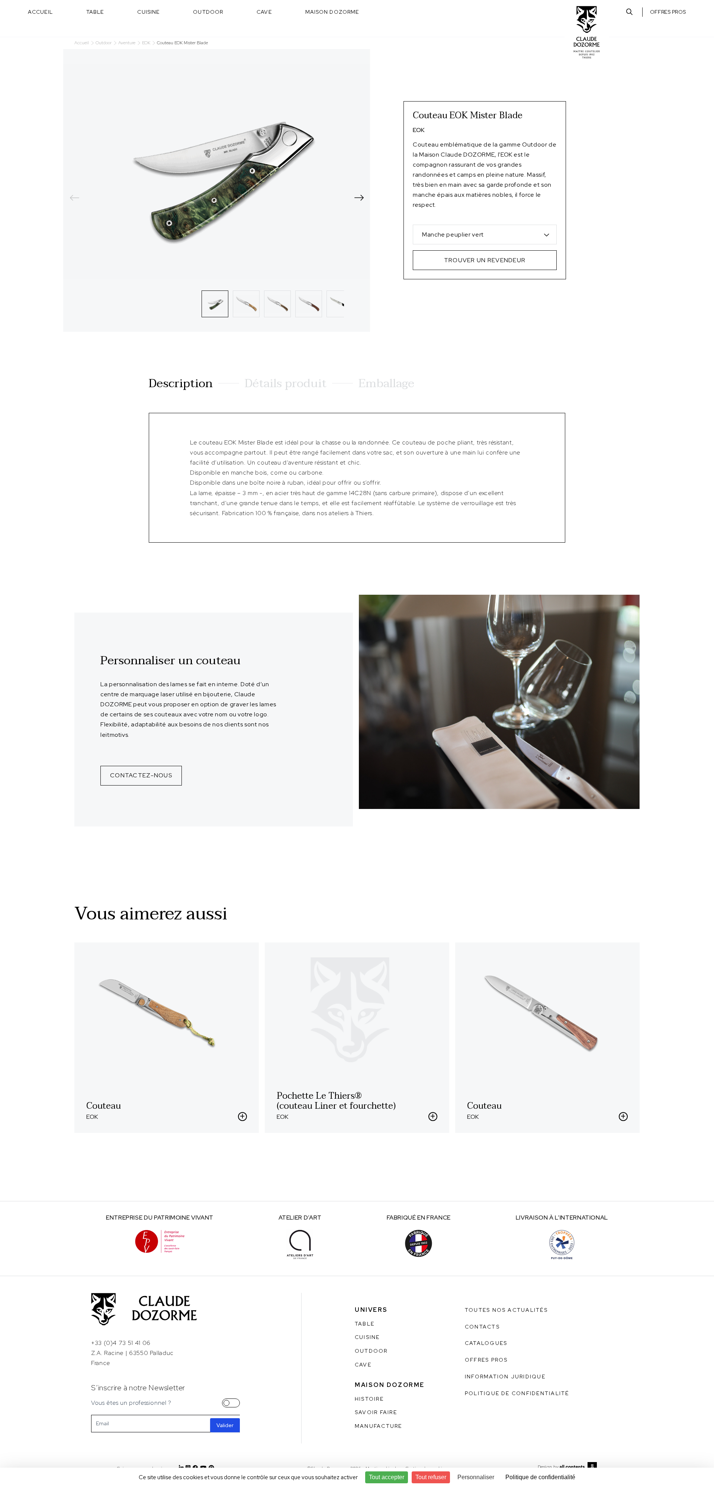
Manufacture (378, 1426)
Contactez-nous (141, 775)
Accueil (40, 12)
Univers (371, 1310)
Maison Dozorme (332, 12)
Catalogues (486, 1343)
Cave (264, 12)
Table (95, 12)
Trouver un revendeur (485, 260)
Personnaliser (475, 1477)
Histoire (369, 1399)
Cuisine (148, 12)
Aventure (126, 43)
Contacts (482, 1326)
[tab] (215, 303)
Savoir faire (376, 1412)
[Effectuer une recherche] (629, 12)
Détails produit (286, 383)
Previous (74, 197)
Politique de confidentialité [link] (540, 1477)
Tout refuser (430, 1477)
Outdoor (208, 12)
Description (181, 383)
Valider (225, 1425)
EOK (146, 43)
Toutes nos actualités (506, 1310)
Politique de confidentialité (517, 1393)
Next (359, 197)
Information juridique (505, 1376)
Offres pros (668, 12)
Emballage (386, 383)
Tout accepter (386, 1477)
